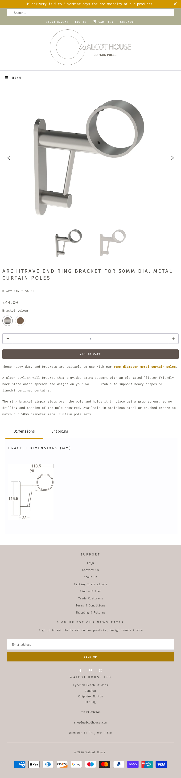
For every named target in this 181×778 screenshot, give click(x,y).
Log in (80, 21)
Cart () (105, 21)
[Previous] (10, 158)
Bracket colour (15, 310)
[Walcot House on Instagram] (101, 671)
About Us (90, 577)
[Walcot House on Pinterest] (90, 671)
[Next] (171, 158)
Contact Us (90, 570)
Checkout (127, 21)
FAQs (90, 563)
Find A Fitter (90, 591)
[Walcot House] (90, 49)
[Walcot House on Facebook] (80, 671)
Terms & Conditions (90, 605)
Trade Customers (90, 598)
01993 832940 (57, 21)
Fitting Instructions (90, 584)
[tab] (24, 430)
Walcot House (95, 752)
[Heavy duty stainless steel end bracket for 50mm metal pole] (90, 158)
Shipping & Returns (90, 612)
